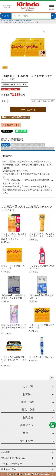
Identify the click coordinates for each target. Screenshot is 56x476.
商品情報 (49, 148)
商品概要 (5, 145)
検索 (53, 15)
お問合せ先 (39, 148)
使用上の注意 (16, 145)
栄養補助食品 (27, 20)
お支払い (28, 394)
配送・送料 (28, 401)
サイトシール (28, 440)
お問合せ (28, 417)
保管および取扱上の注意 (23, 148)
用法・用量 (39, 145)
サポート (28, 432)
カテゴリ (28, 386)
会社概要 (5, 452)
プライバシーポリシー (11, 463)
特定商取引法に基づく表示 (13, 458)
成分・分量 (6, 148)
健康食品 (10, 20)
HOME (3, 20)
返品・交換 (28, 409)
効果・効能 (28, 145)
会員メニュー (28, 425)
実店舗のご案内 (8, 469)
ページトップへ (51, 378)
